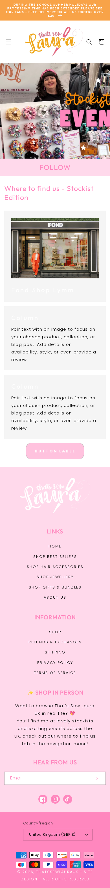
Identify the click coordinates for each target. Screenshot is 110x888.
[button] (8, 42)
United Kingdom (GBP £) (52, 834)
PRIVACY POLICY (55, 662)
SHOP (55, 632)
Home (55, 546)
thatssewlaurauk (57, 872)
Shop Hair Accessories (55, 566)
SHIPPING (55, 652)
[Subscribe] (95, 778)
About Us (55, 597)
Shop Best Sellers (55, 556)
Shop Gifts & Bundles (55, 587)
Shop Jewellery (55, 577)
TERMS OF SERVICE (55, 672)
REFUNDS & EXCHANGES (55, 642)
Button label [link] (55, 451)
